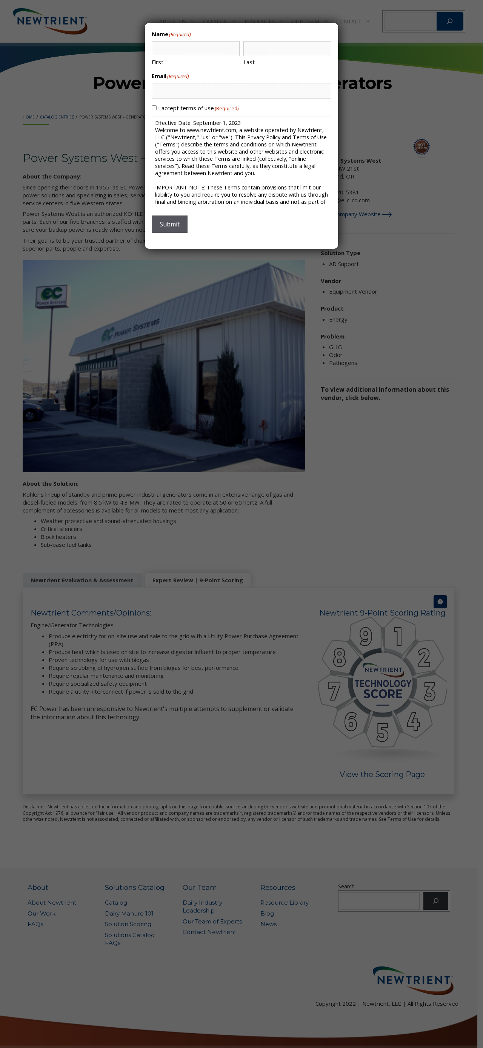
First (157, 62)
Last (249, 62)
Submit (170, 224)
